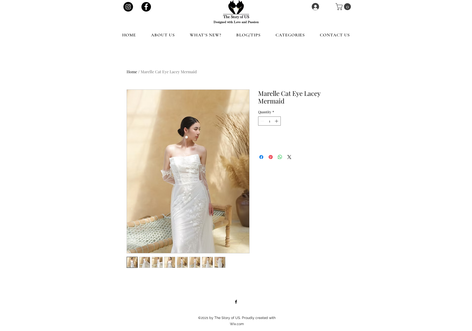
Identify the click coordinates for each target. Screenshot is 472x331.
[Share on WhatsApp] (280, 157)
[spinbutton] (269, 121)
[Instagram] (128, 7)
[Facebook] (146, 7)
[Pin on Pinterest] (271, 157)
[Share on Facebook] (261, 157)
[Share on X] (289, 157)
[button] (344, 6)
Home (132, 71)
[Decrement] (262, 121)
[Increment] (277, 121)
